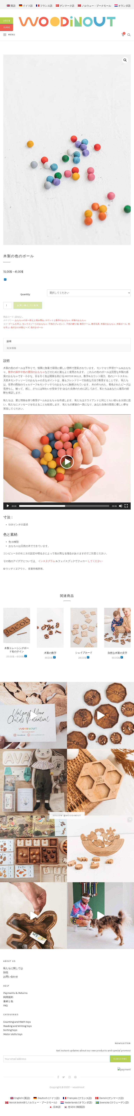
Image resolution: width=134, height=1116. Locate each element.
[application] (67, 462)
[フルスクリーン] (126, 506)
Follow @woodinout (67, 815)
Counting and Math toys (17, 1021)
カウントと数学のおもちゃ (57, 320)
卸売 (5, 972)
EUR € (8, 27)
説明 (9, 341)
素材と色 (8, 1001)
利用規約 (8, 997)
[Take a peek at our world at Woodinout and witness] (33, 915)
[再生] (8, 506)
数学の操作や (15, 372)
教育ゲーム (85, 324)
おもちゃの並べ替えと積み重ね (29, 320)
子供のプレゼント (56, 324)
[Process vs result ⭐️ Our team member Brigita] (100, 715)
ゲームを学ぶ (15, 324)
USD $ (8, 20)
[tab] (67, 341)
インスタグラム (46, 561)
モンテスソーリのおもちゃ (34, 324)
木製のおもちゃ (78, 320)
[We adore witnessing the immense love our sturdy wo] (33, 782)
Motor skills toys (13, 1034)
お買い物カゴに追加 (28, 305)
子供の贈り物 (72, 324)
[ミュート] (120, 506)
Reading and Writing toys (17, 1026)
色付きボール (37, 327)
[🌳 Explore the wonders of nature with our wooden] (100, 848)
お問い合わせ (10, 976)
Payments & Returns (15, 993)
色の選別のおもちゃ (34, 372)
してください (95, 561)
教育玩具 (95, 324)
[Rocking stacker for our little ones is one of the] (33, 715)
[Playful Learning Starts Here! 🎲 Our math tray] (33, 848)
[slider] (64, 506)
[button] (67, 462)
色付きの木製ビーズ (20, 327)
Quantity (25, 294)
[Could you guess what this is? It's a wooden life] (100, 782)
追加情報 (11, 348)
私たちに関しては (13, 968)
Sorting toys (10, 1030)
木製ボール (121, 324)
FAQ (5, 1005)
